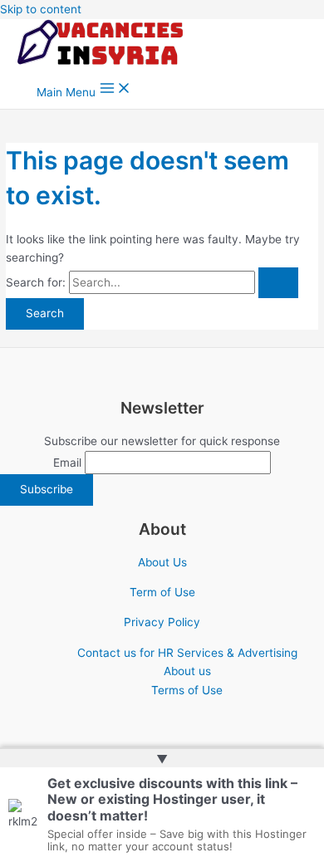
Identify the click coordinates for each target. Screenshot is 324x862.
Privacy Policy (162, 622)
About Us (162, 562)
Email (67, 462)
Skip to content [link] (40, 9)
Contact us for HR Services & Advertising (187, 652)
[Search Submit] (278, 283)
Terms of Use (187, 690)
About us (187, 671)
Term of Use (162, 592)
